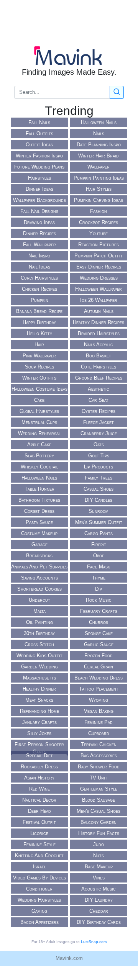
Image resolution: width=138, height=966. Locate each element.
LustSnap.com (94, 942)
